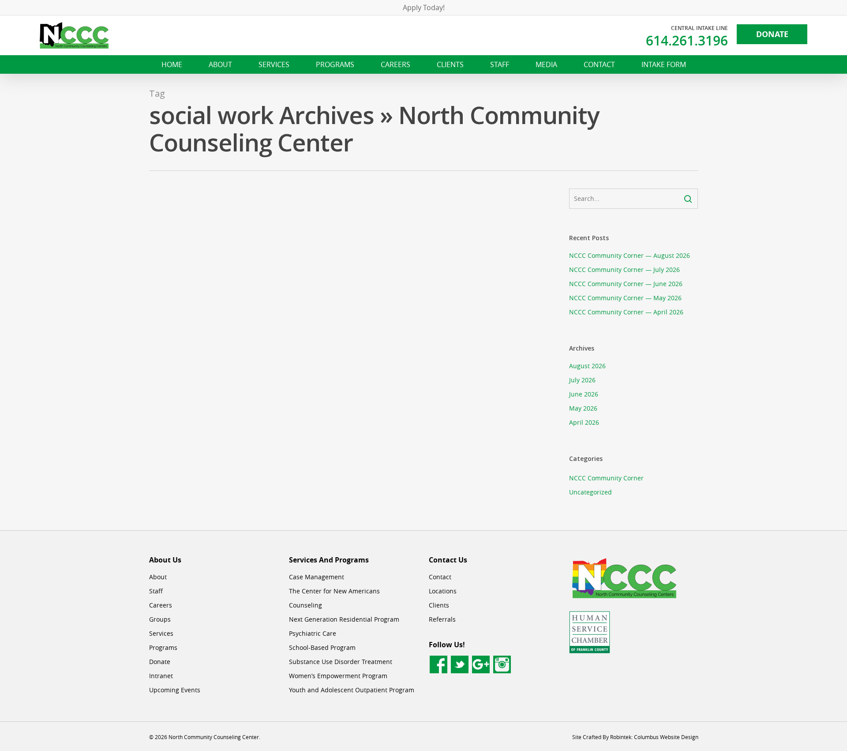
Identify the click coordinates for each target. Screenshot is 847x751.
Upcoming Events (174, 690)
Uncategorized (590, 492)
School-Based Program (322, 647)
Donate (159, 661)
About (158, 577)
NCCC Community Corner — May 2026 (625, 298)
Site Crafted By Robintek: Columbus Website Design (635, 736)
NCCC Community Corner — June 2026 (625, 283)
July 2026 (582, 380)
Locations (443, 591)
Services (161, 633)
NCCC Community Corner (606, 478)
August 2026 (587, 366)
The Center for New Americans (334, 591)
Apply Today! (424, 7)
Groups (160, 619)
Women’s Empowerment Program (338, 676)
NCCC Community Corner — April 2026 (626, 312)
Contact (440, 577)
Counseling (305, 605)
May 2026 (583, 408)
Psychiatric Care (312, 633)
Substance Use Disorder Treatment (340, 661)
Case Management (316, 577)
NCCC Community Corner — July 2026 (624, 269)
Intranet (161, 676)
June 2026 (583, 394)
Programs (163, 647)
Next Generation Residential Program (344, 619)
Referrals (442, 619)
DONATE (772, 34)
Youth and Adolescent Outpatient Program (351, 690)
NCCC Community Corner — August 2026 (629, 255)
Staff (156, 591)
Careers (160, 605)
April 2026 (584, 422)
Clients (439, 605)
